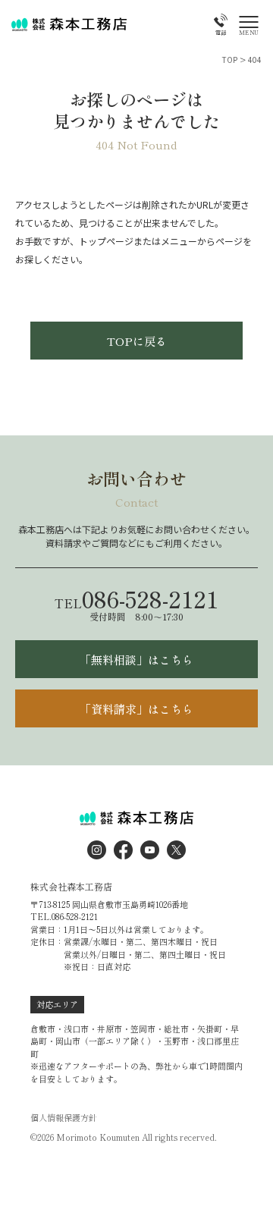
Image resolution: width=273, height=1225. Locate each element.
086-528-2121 (136, 598)
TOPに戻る (137, 341)
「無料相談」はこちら (136, 659)
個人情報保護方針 (63, 1117)
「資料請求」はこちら (136, 709)
